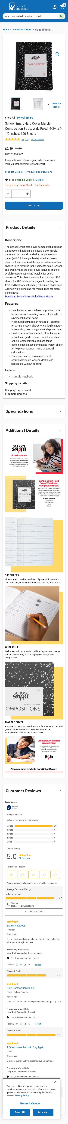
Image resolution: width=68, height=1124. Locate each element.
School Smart (25, 117)
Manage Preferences (30, 1103)
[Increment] (27, 194)
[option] (16, 110)
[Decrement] (8, 194)
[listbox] (26, 110)
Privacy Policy (22, 1095)
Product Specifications (39, 171)
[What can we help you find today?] (61, 16)
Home (6, 29)
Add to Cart (34, 205)
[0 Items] (62, 7)
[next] (48, 105)
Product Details (14, 171)
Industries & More (21, 29)
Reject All (20, 1112)
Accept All (43, 1112)
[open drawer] (4, 7)
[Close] (55, 1081)
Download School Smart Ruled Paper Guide (29, 296)
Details (40, 179)
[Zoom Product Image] (57, 54)
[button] (55, 7)
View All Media (56, 105)
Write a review (37, 139)
